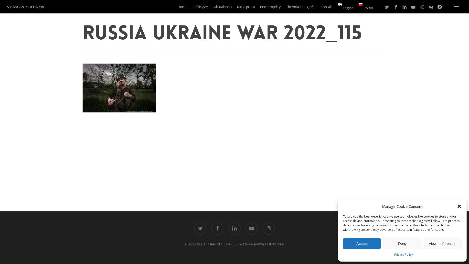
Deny (402, 244)
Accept (362, 244)
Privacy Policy (403, 255)
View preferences (443, 244)
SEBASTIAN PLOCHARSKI (25, 7)
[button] (459, 206)
